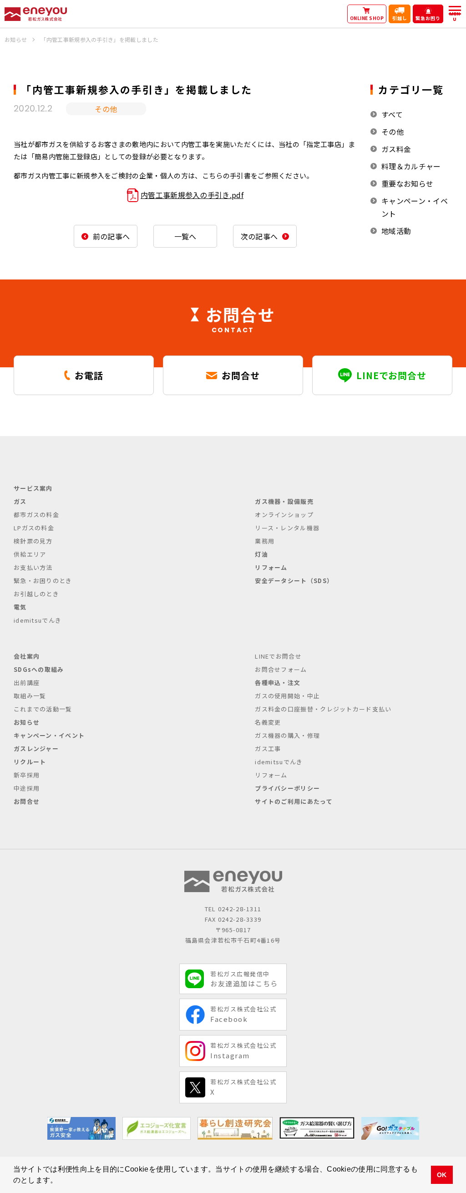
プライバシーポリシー (287, 788)
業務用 (264, 541)
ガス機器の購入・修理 (287, 735)
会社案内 (27, 656)
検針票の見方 (33, 541)
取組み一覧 (30, 695)
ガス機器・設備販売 (284, 501)
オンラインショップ (284, 514)
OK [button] (442, 1174)
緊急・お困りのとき (43, 580)
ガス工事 (268, 748)
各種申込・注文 (277, 682)
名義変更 (268, 722)
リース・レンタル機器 (287, 527)
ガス (20, 501)
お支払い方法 (33, 567)
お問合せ (27, 801)
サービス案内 (33, 488)
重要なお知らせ (407, 183)
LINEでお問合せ (278, 656)
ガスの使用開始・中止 (287, 695)
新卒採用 (27, 775)
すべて (392, 114)
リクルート (30, 761)
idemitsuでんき (37, 620)
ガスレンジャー (36, 748)
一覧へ (185, 236)
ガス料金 (396, 148)
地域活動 (396, 230)
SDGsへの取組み (39, 669)
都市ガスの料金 (36, 514)
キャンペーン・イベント (414, 207)
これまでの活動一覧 (43, 709)
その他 (392, 131)
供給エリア (30, 554)
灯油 (261, 554)
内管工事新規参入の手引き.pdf (192, 194)
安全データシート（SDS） (294, 580)
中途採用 (27, 788)
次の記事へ (259, 236)
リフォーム (271, 567)
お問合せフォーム (281, 669)
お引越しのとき (36, 593)
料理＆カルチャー (411, 166)
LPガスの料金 (34, 527)
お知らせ (27, 722)
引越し (399, 18)
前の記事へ (111, 236)
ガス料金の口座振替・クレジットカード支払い (323, 709)
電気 (20, 607)
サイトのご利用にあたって (294, 801)
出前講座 (27, 682)
